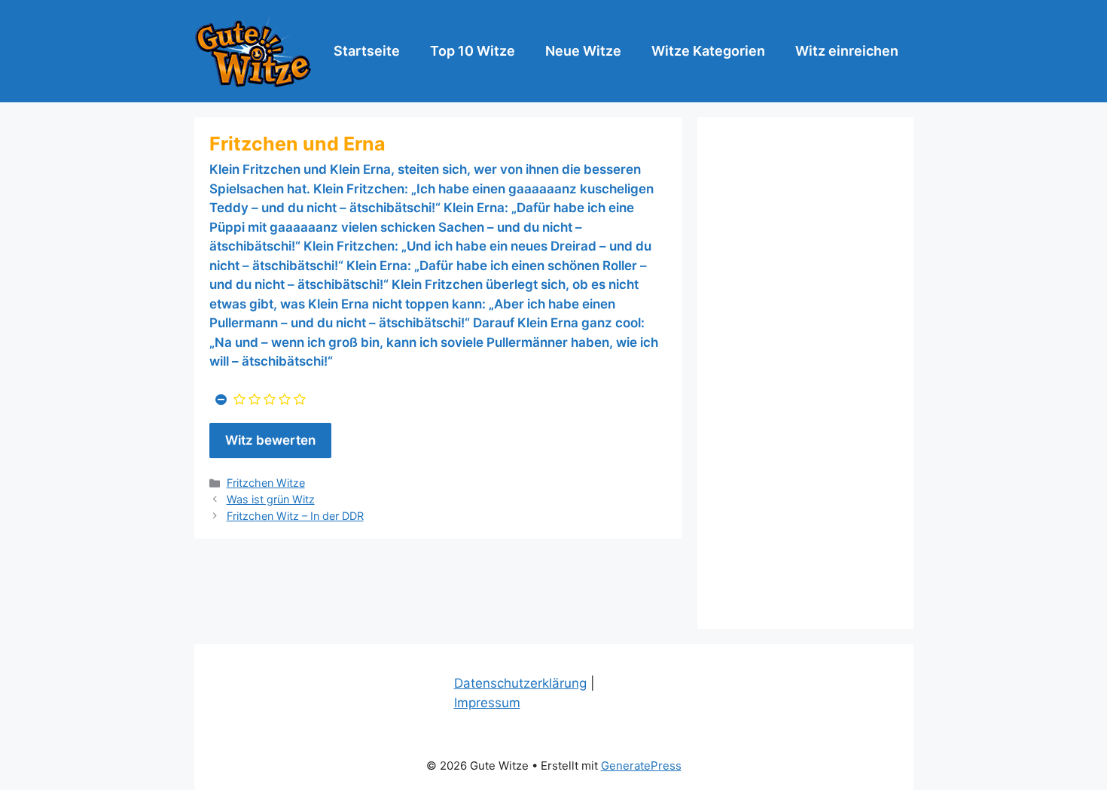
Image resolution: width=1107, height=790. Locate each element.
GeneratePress (641, 765)
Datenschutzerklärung (520, 683)
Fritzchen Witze (266, 482)
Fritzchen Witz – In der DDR (295, 515)
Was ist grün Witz (271, 499)
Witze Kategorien (708, 51)
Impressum (487, 702)
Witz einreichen (846, 51)
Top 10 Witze (472, 51)
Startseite (367, 51)
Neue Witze (583, 51)
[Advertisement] (805, 373)
